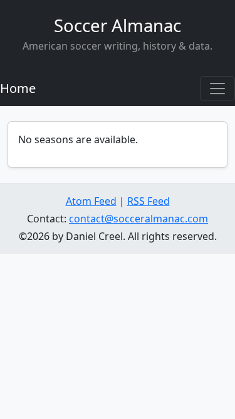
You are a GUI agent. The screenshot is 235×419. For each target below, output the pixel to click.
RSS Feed (148, 201)
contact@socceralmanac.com (138, 219)
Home (18, 88)
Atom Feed (91, 201)
